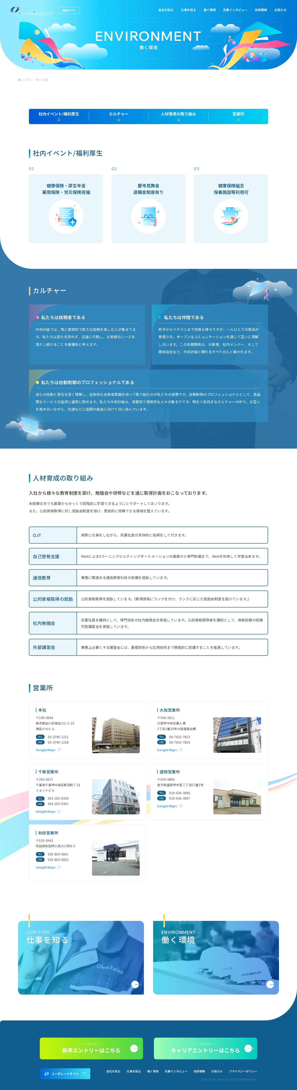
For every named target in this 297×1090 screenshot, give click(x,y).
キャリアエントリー (291, 89)
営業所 (238, 113)
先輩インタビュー (235, 10)
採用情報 (261, 10)
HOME (27, 79)
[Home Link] (32, 10)
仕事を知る (134, 1071)
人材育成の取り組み (178, 113)
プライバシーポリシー (243, 1071)
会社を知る (166, 10)
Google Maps (45, 750)
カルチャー (118, 113)
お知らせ (280, 10)
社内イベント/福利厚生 (58, 113)
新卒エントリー (291, 44)
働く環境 (210, 10)
